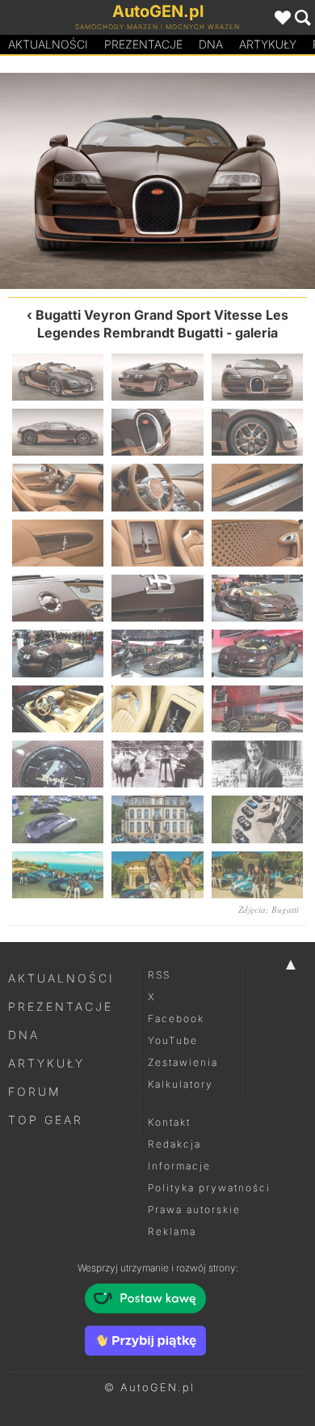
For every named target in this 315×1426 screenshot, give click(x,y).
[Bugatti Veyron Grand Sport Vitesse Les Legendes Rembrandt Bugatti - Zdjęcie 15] (257, 598)
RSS (159, 975)
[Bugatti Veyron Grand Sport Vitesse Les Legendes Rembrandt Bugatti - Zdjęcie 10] (57, 543)
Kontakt (169, 1122)
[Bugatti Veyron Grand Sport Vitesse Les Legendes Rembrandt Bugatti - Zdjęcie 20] (157, 708)
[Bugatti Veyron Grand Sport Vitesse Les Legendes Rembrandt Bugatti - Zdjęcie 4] (236, 181)
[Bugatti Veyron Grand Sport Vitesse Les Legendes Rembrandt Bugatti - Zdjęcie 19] (57, 708)
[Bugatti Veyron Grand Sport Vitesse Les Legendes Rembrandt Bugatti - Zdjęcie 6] (257, 432)
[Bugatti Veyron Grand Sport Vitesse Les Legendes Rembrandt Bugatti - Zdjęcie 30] (257, 874)
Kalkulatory (180, 1084)
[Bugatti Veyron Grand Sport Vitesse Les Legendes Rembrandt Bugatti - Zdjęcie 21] (257, 708)
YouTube (173, 1040)
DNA (24, 1035)
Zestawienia (183, 1062)
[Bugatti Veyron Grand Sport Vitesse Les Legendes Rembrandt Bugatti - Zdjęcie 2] (79, 181)
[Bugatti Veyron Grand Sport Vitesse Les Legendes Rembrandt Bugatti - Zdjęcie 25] (57, 819)
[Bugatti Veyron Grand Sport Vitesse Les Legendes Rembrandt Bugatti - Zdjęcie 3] (257, 377)
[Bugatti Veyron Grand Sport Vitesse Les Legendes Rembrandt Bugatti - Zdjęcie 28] (57, 874)
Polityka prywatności (209, 1188)
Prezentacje (143, 44)
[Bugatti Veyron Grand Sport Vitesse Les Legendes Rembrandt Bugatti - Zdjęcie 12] (257, 543)
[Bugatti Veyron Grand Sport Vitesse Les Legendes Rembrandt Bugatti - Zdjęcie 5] (157, 432)
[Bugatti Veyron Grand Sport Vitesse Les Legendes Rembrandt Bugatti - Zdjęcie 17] (157, 653)
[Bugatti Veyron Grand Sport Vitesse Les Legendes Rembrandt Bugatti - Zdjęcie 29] (157, 874)
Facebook (176, 1018)
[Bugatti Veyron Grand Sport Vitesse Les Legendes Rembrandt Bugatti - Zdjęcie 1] (57, 377)
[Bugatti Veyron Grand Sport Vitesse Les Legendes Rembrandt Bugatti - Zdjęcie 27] (257, 819)
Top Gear (45, 1120)
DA (211, 44)
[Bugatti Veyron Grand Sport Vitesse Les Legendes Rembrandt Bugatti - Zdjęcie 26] (157, 819)
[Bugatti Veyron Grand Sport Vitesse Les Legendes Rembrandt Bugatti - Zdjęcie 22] (57, 764)
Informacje (179, 1166)
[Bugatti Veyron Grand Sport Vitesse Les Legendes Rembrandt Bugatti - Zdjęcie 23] (157, 764)
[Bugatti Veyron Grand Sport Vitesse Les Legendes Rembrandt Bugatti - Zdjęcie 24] (257, 764)
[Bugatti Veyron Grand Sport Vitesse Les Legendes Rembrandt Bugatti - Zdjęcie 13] (57, 598)
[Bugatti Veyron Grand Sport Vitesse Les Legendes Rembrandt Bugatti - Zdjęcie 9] (257, 487)
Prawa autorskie (194, 1209)
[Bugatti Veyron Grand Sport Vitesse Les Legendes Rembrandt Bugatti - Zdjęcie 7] (57, 487)
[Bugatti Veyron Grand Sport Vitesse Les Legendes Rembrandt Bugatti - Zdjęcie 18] (257, 653)
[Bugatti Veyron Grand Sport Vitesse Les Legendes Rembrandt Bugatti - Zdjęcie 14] (157, 598)
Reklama (172, 1231)
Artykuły (267, 44)
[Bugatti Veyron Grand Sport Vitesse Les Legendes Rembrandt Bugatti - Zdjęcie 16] (57, 653)
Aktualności (48, 44)
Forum (34, 1091)
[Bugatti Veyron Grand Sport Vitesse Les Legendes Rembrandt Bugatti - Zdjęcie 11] (157, 543)
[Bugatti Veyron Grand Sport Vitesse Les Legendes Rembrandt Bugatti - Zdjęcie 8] (157, 487)
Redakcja (174, 1144)
